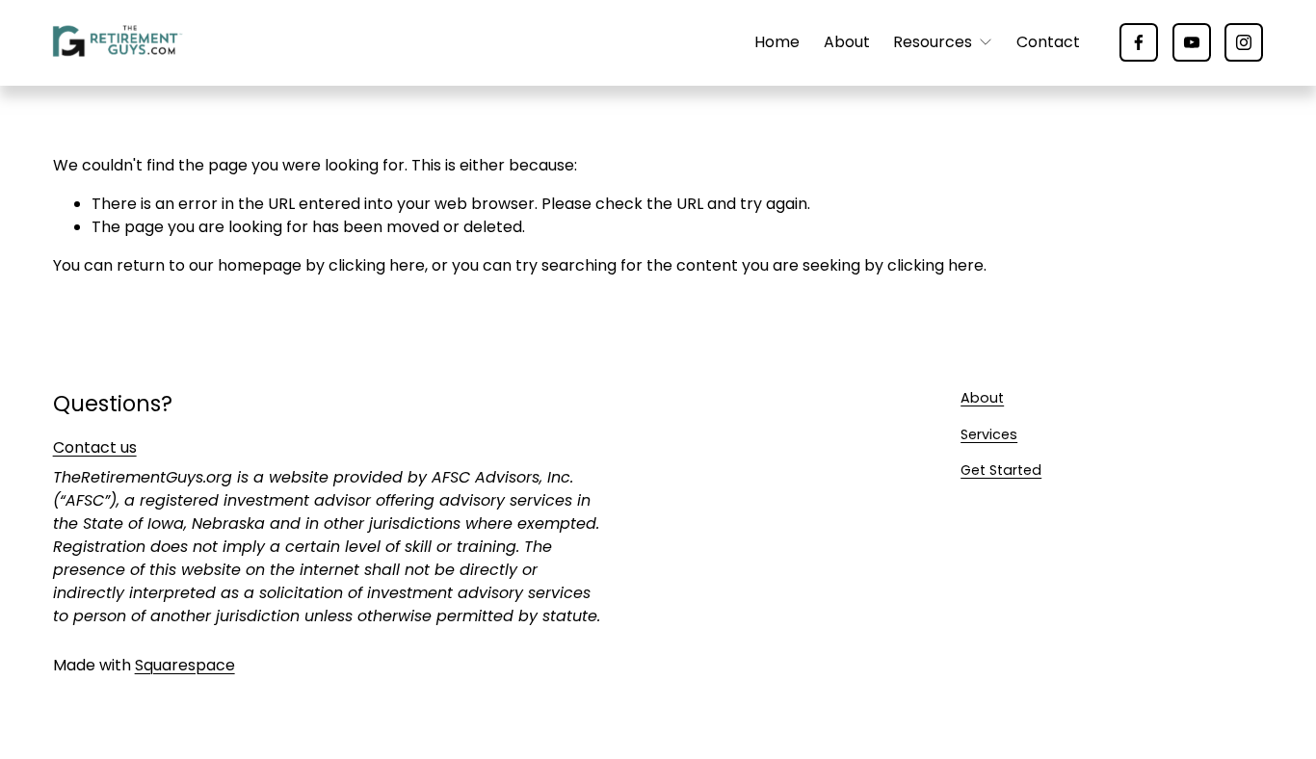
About (847, 42)
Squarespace (185, 665)
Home (777, 42)
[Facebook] (1138, 42)
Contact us (95, 447)
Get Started (1001, 470)
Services (989, 434)
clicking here (377, 265)
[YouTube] (1191, 42)
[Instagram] (1243, 42)
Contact (1048, 42)
